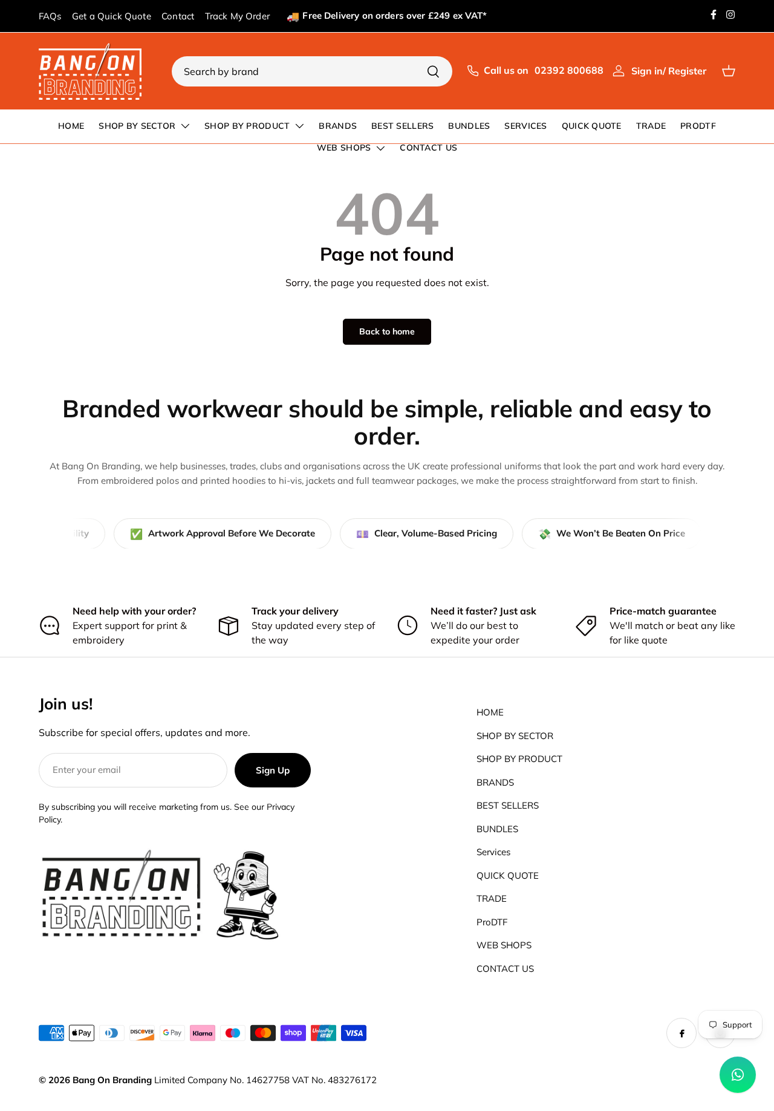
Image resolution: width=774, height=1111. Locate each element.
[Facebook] (681, 1033)
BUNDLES (469, 125)
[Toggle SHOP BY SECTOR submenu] (185, 126)
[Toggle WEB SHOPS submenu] (380, 148)
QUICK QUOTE (592, 125)
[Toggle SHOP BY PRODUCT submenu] (299, 126)
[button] (731, 70)
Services (525, 125)
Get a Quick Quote (111, 16)
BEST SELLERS (402, 125)
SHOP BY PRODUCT (247, 125)
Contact (177, 16)
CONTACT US (428, 147)
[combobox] (312, 71)
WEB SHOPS (344, 147)
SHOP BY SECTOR (137, 125)
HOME (71, 125)
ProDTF (698, 125)
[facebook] (713, 14)
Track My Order (237, 16)
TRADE (651, 125)
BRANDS (338, 125)
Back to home (387, 331)
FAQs (50, 16)
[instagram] (730, 14)
